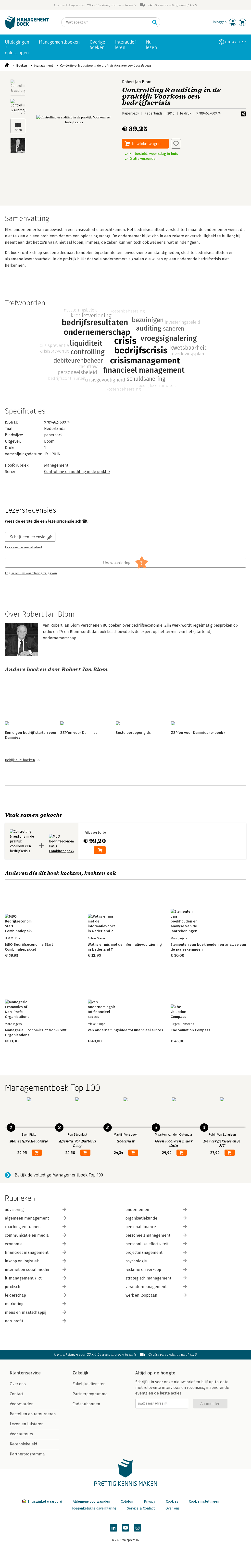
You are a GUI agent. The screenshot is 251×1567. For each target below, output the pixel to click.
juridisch (12, 1286)
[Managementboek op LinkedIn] (113, 1528)
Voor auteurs (21, 1434)
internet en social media (27, 1269)
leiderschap (15, 1295)
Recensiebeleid (23, 1444)
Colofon (127, 1501)
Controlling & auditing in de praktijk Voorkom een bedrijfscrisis (105, 65)
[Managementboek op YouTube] (125, 1528)
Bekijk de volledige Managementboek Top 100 (59, 1175)
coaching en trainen (23, 1226)
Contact (17, 1394)
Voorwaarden (22, 1404)
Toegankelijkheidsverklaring (94, 1508)
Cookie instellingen (204, 1501)
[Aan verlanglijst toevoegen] (176, 144)
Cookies (172, 1501)
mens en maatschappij (25, 1312)
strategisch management (148, 1278)
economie (14, 1244)
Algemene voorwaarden (91, 1501)
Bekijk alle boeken (20, 760)
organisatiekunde (141, 1218)
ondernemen (137, 1209)
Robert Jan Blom (136, 82)
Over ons (18, 1384)
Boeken (21, 65)
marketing (14, 1304)
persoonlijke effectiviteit (147, 1244)
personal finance (141, 1226)
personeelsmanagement (148, 1235)
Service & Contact (141, 1508)
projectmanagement (144, 1252)
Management (43, 65)
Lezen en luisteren (27, 1424)
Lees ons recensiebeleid (23, 547)
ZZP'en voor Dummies (79, 732)
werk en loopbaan (141, 1295)
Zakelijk (80, 1373)
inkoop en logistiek (22, 1261)
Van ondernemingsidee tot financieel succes (125, 1030)
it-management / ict (23, 1278)
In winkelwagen (146, 143)
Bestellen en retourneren (33, 1414)
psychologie (136, 1261)
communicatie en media (27, 1235)
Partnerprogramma (27, 1454)
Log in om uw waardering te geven (31, 573)
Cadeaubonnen (86, 1404)
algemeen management (27, 1218)
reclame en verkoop (143, 1269)
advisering (14, 1209)
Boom (49, 441)
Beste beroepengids (133, 732)
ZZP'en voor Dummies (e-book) (198, 732)
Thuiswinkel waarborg (44, 1501)
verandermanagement (146, 1286)
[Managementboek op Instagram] (137, 1528)
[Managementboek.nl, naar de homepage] (27, 28)
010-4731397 (235, 42)
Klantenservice (25, 1373)
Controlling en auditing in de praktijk (77, 471)
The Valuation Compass (191, 1030)
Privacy (149, 1501)
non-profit (14, 1321)
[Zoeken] (155, 22)
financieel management (27, 1252)
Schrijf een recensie (27, 536)
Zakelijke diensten (89, 1384)
